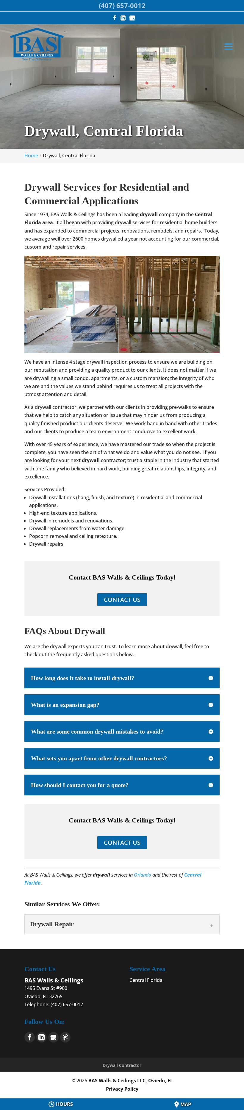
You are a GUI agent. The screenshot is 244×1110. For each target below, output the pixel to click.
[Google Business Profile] (53, 1037)
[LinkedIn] (41, 1037)
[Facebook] (29, 1037)
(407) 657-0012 (122, 5)
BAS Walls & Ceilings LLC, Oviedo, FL (130, 1080)
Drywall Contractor (122, 1065)
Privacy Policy (122, 1089)
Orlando (142, 875)
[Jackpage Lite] (65, 1037)
